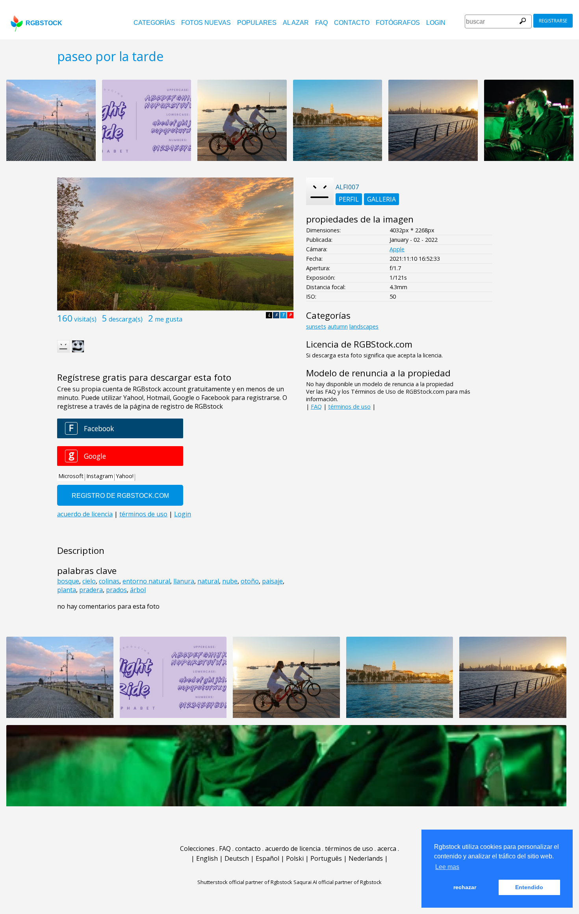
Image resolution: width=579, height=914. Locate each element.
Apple (397, 249)
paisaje (272, 581)
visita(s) (85, 319)
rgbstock (44, 23)
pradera (91, 589)
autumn (338, 326)
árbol (138, 589)
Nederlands (366, 858)
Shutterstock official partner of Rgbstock (244, 882)
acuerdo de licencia (293, 848)
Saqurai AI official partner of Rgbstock (337, 882)
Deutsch (237, 858)
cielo (89, 581)
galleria (381, 199)
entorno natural (146, 581)
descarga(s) (126, 319)
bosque (68, 581)
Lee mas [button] (447, 867)
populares (257, 22)
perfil (349, 199)
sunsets (316, 326)
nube (230, 581)
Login (435, 22)
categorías (154, 22)
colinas (109, 581)
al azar (296, 22)
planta (66, 589)
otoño (250, 581)
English (207, 858)
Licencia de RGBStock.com (359, 344)
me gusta (168, 319)
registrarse (553, 20)
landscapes (364, 326)
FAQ (321, 22)
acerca (386, 848)
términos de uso (349, 406)
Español (267, 858)
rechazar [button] (464, 887)
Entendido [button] (529, 887)
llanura (183, 581)
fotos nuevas (206, 22)
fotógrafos (398, 22)
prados (116, 589)
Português (326, 858)
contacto (351, 22)
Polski (295, 858)
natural (208, 581)
